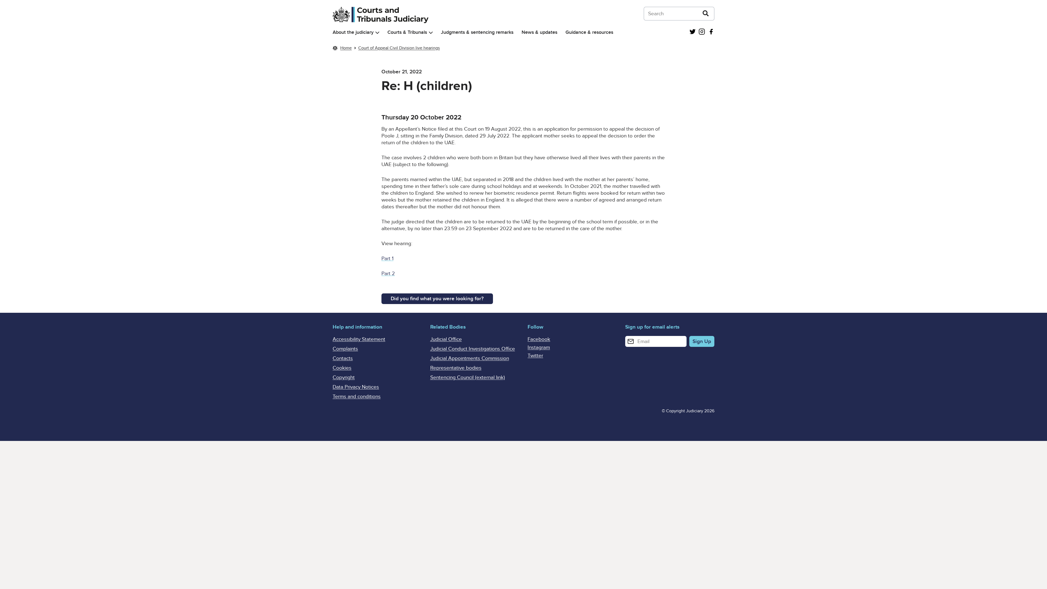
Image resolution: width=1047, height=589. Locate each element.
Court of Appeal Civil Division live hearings (399, 48)
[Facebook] (711, 32)
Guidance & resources (589, 32)
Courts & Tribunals (407, 32)
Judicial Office (446, 339)
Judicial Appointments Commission (469, 358)
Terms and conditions (357, 396)
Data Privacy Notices (356, 387)
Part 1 (387, 259)
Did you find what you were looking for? (437, 299)
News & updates (539, 32)
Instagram (539, 347)
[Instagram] (702, 32)
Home (346, 48)
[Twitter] (692, 32)
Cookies (342, 368)
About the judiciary (353, 32)
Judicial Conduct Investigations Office (472, 349)
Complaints (345, 349)
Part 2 (388, 274)
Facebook (539, 339)
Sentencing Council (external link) (467, 377)
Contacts (343, 358)
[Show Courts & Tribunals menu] (431, 33)
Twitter (535, 356)
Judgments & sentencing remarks (477, 32)
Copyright (344, 377)
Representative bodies (456, 368)
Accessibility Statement (359, 339)
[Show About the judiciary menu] (377, 33)
